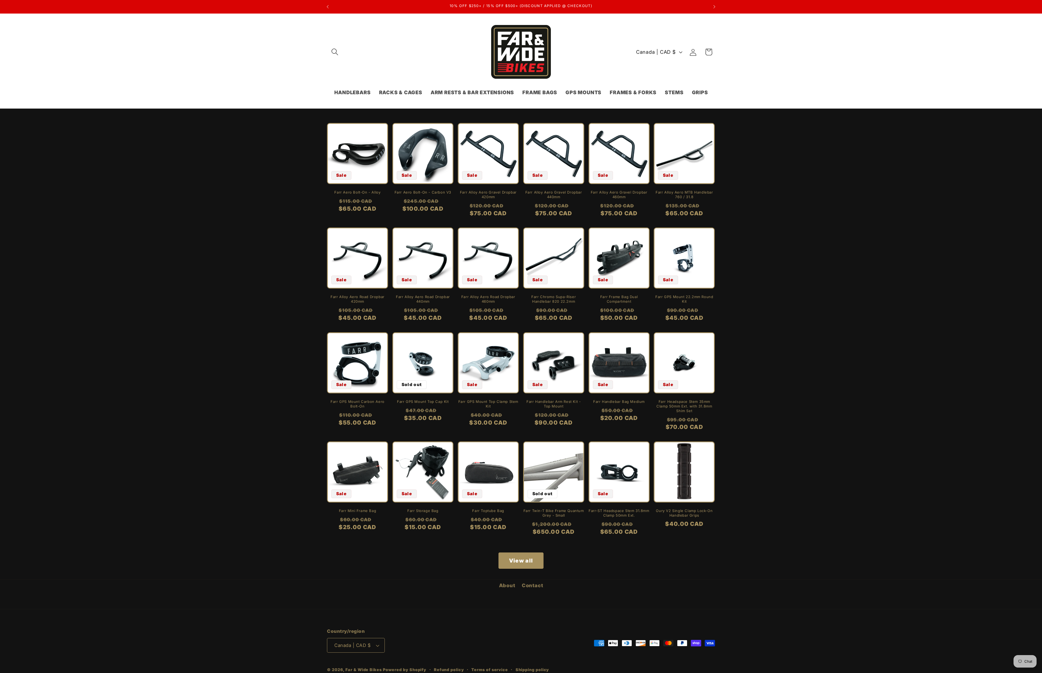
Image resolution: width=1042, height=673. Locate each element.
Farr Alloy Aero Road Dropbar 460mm (488, 299)
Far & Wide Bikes (363, 669)
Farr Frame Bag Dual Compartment (619, 299)
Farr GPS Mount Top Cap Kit (423, 401)
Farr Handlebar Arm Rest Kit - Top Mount (553, 403)
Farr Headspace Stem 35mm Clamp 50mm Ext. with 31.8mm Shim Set (684, 406)
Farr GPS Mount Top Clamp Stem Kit (488, 403)
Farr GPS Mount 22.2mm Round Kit (684, 299)
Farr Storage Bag (423, 510)
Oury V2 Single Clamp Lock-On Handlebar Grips (684, 512)
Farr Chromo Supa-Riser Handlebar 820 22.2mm (553, 299)
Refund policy (449, 669)
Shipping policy (532, 669)
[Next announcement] (714, 6)
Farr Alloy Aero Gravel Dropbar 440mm (553, 194)
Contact (532, 585)
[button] (334, 52)
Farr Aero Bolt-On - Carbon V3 (423, 192)
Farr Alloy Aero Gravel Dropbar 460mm (619, 194)
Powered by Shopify (404, 669)
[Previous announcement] (328, 6)
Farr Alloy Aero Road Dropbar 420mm (358, 299)
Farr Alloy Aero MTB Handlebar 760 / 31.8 (684, 194)
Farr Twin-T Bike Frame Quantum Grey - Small (553, 512)
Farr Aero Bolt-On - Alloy (357, 192)
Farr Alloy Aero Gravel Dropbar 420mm (488, 194)
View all (521, 560)
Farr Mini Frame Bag (357, 510)
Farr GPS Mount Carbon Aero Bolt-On (358, 403)
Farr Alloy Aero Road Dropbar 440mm (423, 299)
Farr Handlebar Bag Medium (619, 401)
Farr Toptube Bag (488, 510)
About (507, 585)
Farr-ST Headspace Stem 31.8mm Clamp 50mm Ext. (619, 512)
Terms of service (489, 669)
